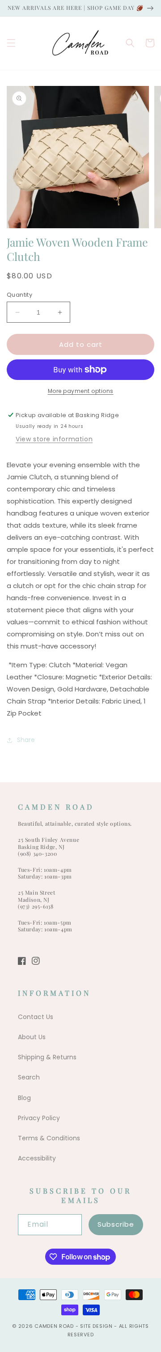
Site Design (96, 1326)
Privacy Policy (39, 1117)
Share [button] (26, 739)
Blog (24, 1097)
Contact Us (35, 1016)
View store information (54, 439)
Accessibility (37, 1158)
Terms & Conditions (49, 1138)
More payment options (81, 391)
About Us (32, 1036)
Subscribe (115, 1224)
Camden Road (54, 1326)
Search (29, 1077)
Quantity (19, 294)
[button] (11, 43)
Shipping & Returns (47, 1057)
